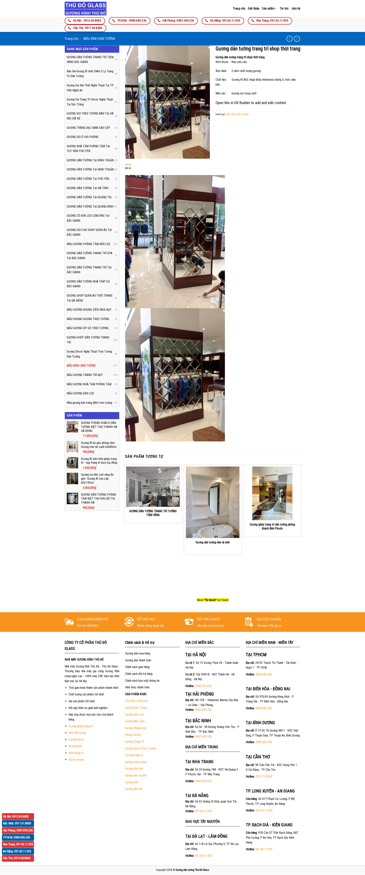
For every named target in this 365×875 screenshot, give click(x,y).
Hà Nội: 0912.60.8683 (16, 816)
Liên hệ (295, 8)
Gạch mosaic (76, 759)
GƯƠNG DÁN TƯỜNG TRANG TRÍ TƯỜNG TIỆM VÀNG (153, 513)
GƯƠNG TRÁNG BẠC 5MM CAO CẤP (88, 128)
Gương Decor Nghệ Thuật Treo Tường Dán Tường (89, 354)
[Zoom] (130, 154)
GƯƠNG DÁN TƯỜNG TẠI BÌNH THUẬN (90, 160)
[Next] (300, 530)
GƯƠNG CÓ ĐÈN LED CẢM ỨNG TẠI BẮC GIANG (88, 218)
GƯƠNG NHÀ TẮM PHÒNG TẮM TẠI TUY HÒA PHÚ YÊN (88, 148)
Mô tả (128, 168)
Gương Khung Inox (136, 728)
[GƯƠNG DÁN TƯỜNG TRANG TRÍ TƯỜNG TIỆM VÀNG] (153, 487)
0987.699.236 (203, 710)
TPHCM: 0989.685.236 (16, 837)
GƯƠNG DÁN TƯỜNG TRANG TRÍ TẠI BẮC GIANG (89, 270)
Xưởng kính (75, 746)
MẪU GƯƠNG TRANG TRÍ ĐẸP (85, 375)
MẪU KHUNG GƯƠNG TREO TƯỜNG (88, 319)
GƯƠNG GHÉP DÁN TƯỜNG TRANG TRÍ (88, 340)
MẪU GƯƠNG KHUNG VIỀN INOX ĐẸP (89, 309)
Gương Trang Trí (134, 741)
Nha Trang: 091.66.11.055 (18, 844)
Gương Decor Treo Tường (140, 748)
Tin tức (284, 8)
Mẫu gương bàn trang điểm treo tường (89, 402)
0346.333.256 (203, 686)
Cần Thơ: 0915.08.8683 (16, 858)
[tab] (128, 168)
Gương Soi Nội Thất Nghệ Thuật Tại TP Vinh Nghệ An (90, 88)
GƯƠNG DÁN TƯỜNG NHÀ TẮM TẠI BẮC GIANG (88, 284)
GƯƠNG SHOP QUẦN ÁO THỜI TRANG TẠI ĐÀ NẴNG (89, 298)
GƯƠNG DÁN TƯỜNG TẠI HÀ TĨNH (87, 188)
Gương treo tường (135, 762)
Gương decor (76, 739)
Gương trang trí (134, 755)
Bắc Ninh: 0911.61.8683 (17, 823)
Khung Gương (133, 734)
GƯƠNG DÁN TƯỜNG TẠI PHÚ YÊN (88, 179)
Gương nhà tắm (134, 768)
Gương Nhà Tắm (134, 721)
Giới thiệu (253, 8)
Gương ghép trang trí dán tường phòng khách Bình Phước (272, 526)
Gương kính (131, 782)
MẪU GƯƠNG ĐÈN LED (80, 393)
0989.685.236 (203, 781)
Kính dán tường (77, 733)
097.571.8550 (264, 776)
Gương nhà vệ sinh (136, 775)
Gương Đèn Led (134, 714)
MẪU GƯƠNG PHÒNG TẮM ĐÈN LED (88, 244)
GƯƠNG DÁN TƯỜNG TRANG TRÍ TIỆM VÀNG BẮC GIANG (90, 59)
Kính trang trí (76, 753)
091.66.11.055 (203, 811)
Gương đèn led (133, 789)
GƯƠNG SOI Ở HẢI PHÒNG (82, 137)
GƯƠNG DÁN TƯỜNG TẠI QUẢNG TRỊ (89, 197)
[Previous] (125, 530)
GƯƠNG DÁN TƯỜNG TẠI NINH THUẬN (90, 169)
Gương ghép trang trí (81, 726)
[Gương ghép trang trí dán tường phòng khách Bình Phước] (272, 493)
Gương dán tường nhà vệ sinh (213, 542)
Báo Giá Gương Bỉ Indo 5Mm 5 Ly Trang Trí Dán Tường (90, 73)
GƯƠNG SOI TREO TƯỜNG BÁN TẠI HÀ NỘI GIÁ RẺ (90, 116)
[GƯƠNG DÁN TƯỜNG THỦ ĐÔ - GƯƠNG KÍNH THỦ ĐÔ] (85, 8)
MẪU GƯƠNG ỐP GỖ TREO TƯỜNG (88, 328)
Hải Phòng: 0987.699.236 (18, 830)
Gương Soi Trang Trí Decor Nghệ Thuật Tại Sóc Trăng (90, 102)
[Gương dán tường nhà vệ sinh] (213, 502)
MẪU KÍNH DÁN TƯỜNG (99, 39)
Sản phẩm (268, 8)
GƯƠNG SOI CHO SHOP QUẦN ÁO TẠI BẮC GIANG (89, 232)
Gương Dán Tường (136, 707)
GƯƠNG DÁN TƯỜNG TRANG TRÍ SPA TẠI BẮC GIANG (89, 255)
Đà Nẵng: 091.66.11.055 (17, 851)
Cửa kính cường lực (136, 701)
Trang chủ (239, 8)
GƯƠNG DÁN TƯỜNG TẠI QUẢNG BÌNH (90, 206)
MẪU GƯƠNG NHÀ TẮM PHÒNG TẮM (89, 384)
